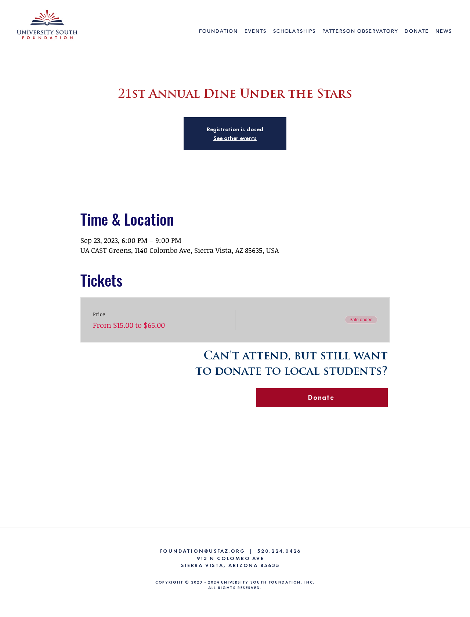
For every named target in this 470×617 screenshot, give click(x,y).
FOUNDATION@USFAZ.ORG (202, 551)
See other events (235, 138)
